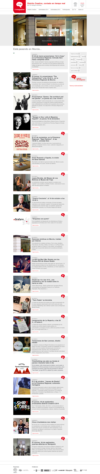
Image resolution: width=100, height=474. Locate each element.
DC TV (74, 9)
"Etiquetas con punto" (40, 219)
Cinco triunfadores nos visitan (44, 422)
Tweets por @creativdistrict (76, 85)
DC (50, 38)
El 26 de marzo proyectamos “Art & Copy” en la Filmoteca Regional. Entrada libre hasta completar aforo (48, 58)
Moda (72, 59)
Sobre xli (80, 9)
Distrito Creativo (31, 9)
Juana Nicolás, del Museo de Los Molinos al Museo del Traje (45, 179)
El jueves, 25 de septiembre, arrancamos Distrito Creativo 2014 (45, 403)
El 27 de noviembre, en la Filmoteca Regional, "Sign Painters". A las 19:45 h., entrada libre (46, 139)
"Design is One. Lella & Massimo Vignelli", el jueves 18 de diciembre (46, 118)
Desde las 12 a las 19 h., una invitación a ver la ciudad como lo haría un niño (45, 281)
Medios (81, 65)
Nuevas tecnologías (75, 67)
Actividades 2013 (55, 9)
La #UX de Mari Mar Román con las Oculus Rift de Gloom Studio (45, 260)
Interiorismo (74, 65)
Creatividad (82, 62)
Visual (84, 56)
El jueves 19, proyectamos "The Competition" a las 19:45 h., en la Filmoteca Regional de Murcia (45, 78)
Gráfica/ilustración (75, 56)
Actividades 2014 (43, 9)
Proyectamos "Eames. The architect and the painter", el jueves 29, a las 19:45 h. (47, 97)
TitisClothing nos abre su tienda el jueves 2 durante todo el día (45, 362)
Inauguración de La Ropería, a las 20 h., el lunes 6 (46, 321)
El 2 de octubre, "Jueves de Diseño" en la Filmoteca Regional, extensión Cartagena (46, 383)
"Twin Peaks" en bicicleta (42, 300)
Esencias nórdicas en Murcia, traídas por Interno (46, 240)
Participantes (66, 9)
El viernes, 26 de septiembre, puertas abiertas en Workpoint (44, 443)
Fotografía (79, 59)
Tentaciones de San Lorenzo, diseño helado (46, 342)
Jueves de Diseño (75, 70)
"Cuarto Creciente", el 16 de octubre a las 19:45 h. (48, 199)
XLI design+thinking (35, 5)
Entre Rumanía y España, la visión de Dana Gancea (45, 159)
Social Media (74, 62)
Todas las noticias (75, 53)
